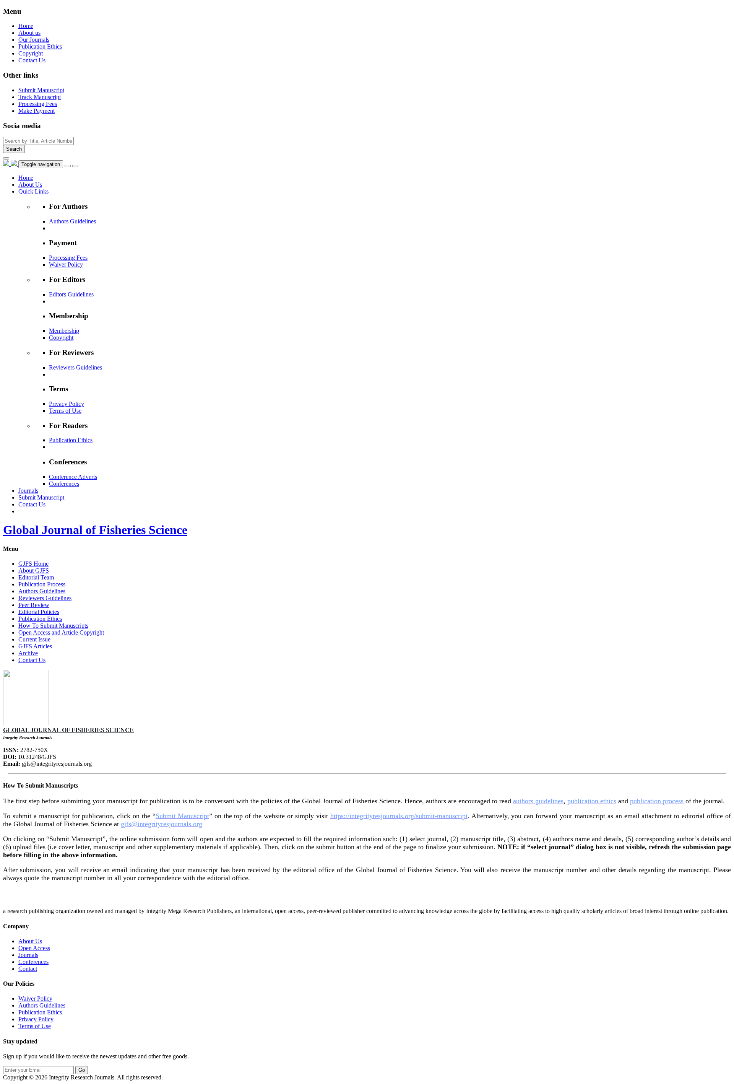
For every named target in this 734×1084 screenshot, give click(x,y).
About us (29, 32)
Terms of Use (65, 410)
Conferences (64, 483)
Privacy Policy (66, 403)
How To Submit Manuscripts (53, 625)
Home (25, 26)
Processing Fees (68, 257)
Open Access (34, 948)
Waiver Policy (66, 264)
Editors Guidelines (71, 294)
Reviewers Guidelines (75, 367)
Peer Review (33, 605)
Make (36, 110)
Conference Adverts (73, 477)
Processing (37, 104)
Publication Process (41, 584)
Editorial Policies (38, 612)
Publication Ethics (40, 46)
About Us (30, 941)
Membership (64, 330)
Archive (28, 653)
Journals (28, 955)
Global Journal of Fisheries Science (95, 530)
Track (39, 97)
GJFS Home (33, 563)
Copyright (30, 53)
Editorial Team (36, 577)
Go (81, 1070)
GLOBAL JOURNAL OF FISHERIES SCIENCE (68, 730)
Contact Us (31, 60)
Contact (27, 968)
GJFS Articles (35, 646)
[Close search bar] (6, 158)
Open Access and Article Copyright (61, 632)
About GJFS (33, 570)
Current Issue (34, 639)
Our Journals (33, 39)
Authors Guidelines (72, 221)
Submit (41, 90)
